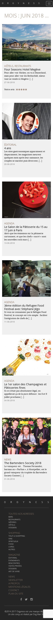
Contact (13, 590)
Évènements (14, 560)
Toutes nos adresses (21, 513)
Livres (11, 546)
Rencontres (14, 563)
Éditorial (12, 557)
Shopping (14, 532)
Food (11, 544)
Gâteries (12, 522)
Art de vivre (14, 571)
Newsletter (15, 580)
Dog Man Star (39, 614)
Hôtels (11, 525)
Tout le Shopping (16, 536)
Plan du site (15, 593)
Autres (11, 549)
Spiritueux (13, 541)
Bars (10, 516)
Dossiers (12, 527)
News (11, 576)
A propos (14, 583)
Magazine (14, 554)
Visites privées (15, 566)
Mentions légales (19, 586)
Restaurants (14, 519)
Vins (10, 538)
